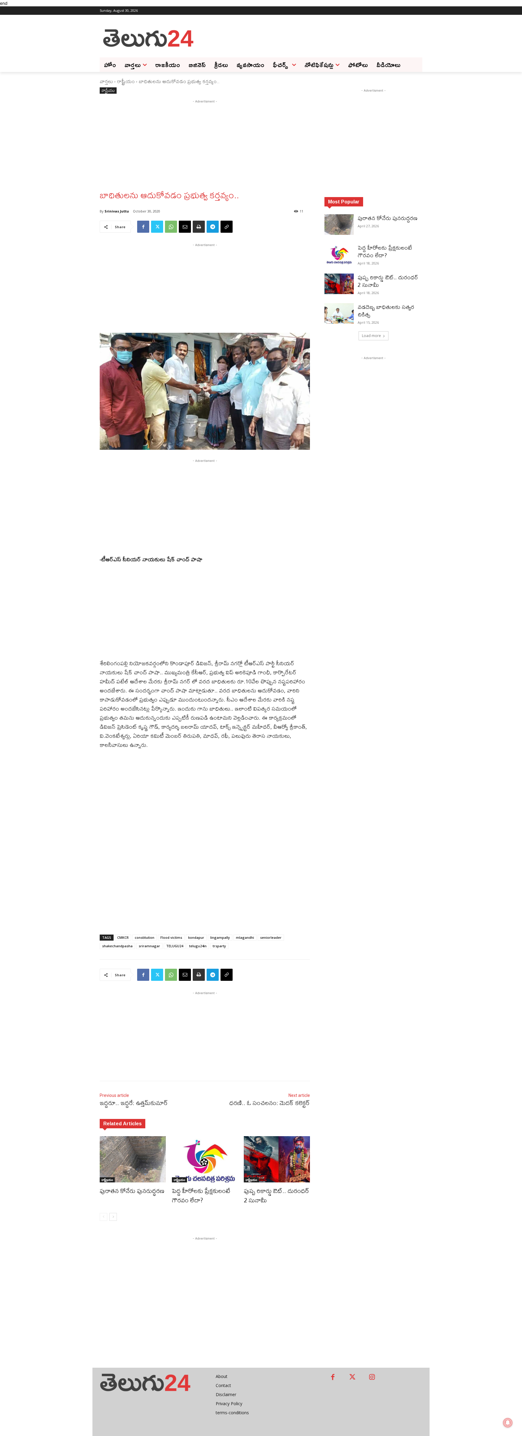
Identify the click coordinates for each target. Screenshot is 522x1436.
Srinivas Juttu (117, 211)
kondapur (196, 937)
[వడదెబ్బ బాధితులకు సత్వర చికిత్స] (339, 313)
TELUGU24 (174, 946)
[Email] (185, 227)
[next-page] (113, 1217)
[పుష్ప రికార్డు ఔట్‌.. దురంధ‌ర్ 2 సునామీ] (277, 1159)
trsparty (219, 946)
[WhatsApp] (171, 227)
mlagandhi (245, 937)
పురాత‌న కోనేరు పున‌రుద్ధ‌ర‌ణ (132, 1191)
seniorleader (271, 937)
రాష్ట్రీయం (126, 81)
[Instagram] (372, 1377)
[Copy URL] (227, 227)
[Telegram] (213, 227)
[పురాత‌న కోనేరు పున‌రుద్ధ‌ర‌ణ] (133, 1159)
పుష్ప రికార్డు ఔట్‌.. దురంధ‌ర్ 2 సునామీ (276, 1195)
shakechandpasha (117, 946)
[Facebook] (143, 227)
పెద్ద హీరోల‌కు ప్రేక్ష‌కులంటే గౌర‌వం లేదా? (201, 1195)
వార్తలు (106, 81)
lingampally (220, 937)
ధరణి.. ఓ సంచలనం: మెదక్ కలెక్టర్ (269, 1103)
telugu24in (198, 946)
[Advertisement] (309, 37)
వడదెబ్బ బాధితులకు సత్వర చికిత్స (386, 310)
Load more (371, 335)
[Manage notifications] (508, 1423)
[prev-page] (103, 1217)
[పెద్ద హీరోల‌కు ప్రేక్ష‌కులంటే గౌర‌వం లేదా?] (205, 1159)
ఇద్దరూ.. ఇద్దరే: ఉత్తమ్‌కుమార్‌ (134, 1103)
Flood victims (171, 937)
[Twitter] (157, 227)
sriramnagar (149, 946)
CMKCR (123, 937)
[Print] (199, 227)
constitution (144, 937)
